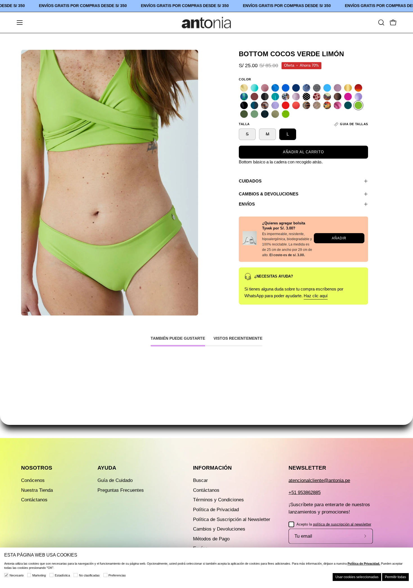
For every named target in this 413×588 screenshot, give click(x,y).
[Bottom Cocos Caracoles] (317, 88)
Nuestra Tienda (37, 490)
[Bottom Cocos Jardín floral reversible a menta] (285, 96)
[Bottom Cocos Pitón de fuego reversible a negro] (265, 105)
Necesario (17, 575)
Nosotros (36, 468)
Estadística (62, 575)
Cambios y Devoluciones (219, 529)
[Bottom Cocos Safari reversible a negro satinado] (306, 105)
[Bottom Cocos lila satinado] (296, 96)
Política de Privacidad (216, 509)
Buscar (200, 480)
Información (212, 468)
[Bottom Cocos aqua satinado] (254, 88)
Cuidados (250, 181)
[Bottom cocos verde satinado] (275, 114)
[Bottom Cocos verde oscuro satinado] (265, 114)
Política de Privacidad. (364, 563)
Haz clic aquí (316, 295)
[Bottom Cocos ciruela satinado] (337, 88)
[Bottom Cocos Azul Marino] (296, 88)
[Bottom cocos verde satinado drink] (285, 114)
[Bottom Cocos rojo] (285, 105)
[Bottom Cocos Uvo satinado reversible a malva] (337, 105)
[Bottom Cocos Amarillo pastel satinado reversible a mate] (244, 88)
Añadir (339, 238)
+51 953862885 (305, 492)
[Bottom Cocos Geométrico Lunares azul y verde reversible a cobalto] (244, 96)
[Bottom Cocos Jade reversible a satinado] (275, 96)
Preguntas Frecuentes (120, 490)
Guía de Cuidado (115, 480)
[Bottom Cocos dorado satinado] (348, 88)
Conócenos (33, 480)
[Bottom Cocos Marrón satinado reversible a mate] (337, 96)
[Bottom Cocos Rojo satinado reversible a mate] (296, 105)
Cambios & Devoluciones (268, 194)
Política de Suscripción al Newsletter (231, 519)
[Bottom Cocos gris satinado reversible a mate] (265, 96)
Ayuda (106, 468)
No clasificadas (89, 575)
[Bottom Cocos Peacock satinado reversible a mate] (254, 105)
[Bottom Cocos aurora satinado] (265, 88)
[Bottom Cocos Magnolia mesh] (317, 96)
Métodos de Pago (211, 538)
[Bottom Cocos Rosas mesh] (317, 105)
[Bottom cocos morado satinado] (358, 96)
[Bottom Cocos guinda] (254, 96)
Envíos (247, 204)
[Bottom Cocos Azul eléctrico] (285, 88)
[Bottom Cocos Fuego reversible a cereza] (358, 88)
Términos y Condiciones (218, 500)
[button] (381, 22)
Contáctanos (34, 500)
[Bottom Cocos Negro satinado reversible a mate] (244, 105)
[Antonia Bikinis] (206, 22)
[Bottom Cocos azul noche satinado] (306, 88)
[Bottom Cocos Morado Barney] (348, 96)
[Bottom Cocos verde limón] (358, 105)
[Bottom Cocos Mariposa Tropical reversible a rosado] (327, 96)
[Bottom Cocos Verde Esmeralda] (348, 105)
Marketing (39, 575)
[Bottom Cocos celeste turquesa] (327, 88)
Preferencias (117, 575)
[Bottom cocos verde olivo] (254, 114)
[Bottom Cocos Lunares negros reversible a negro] (306, 96)
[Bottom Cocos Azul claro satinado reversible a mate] (275, 88)
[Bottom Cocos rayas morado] (275, 105)
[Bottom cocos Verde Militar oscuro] (244, 114)
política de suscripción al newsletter (342, 524)
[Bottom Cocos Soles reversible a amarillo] (327, 105)
